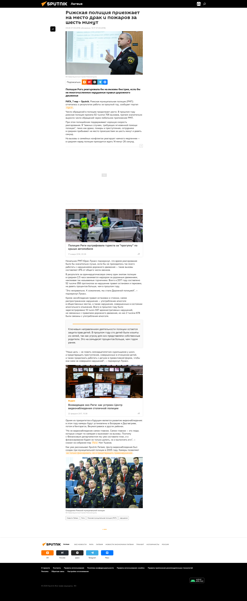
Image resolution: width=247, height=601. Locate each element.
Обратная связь (57, 571)
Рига (83, 518)
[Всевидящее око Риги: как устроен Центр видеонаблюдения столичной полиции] (104, 381)
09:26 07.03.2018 (73, 28)
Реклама (44, 571)
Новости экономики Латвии (119, 544)
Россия (165, 544)
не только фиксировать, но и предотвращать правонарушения (99, 452)
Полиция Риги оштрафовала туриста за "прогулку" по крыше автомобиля (102, 247)
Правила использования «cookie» (131, 568)
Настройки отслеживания (78, 571)
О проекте (45, 568)
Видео (71, 400)
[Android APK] (197, 581)
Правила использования (74, 568)
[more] (138, 253)
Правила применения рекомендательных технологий (170, 568)
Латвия (99, 544)
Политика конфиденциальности (100, 568)
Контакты (57, 568)
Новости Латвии (72, 518)
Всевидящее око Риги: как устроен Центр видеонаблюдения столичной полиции (95, 406)
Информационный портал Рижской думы (82, 77)
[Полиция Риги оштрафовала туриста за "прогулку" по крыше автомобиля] (104, 225)
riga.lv (69, 107)
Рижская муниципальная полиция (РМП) (102, 518)
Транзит (140, 544)
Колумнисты (153, 544)
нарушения (124, 518)
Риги (94, 442)
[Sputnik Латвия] (55, 7)
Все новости (80, 544)
